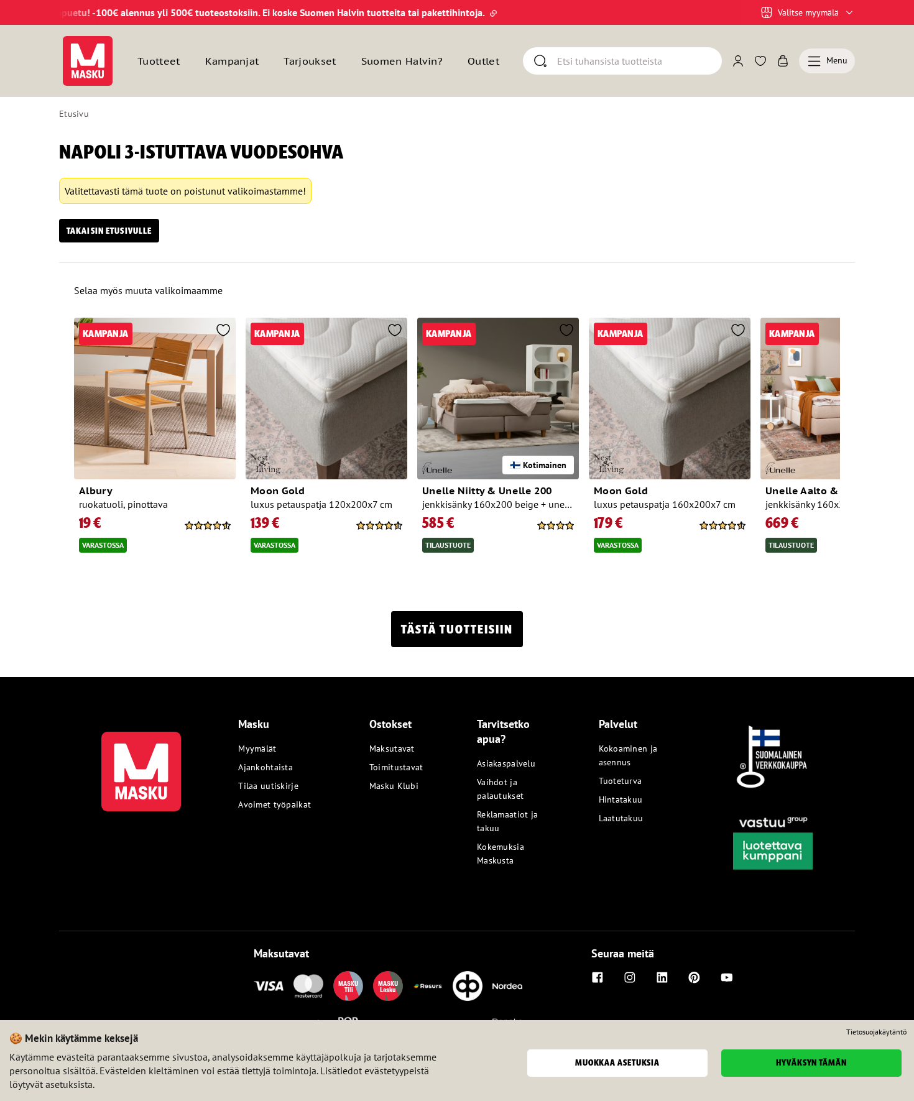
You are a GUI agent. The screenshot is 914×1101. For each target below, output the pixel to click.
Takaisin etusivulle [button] (109, 230)
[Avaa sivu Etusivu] (88, 61)
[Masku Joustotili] (428, 986)
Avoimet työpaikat (274, 804)
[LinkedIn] (662, 977)
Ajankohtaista (265, 767)
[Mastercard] (308, 986)
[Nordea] (507, 986)
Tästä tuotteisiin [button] (457, 629)
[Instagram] (630, 977)
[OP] (467, 986)
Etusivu (74, 113)
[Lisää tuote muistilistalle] (223, 331)
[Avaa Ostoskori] (783, 61)
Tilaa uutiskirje (268, 785)
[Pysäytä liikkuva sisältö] (80, 12)
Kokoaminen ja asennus (628, 755)
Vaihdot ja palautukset (500, 788)
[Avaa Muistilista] (760, 61)
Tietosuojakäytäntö (876, 1032)
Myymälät (257, 748)
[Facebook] (597, 977)
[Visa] (269, 986)
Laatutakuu (621, 818)
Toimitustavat (396, 767)
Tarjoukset (310, 61)
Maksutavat (392, 748)
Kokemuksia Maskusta (500, 853)
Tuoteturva (620, 780)
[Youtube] (727, 977)
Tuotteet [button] (158, 61)
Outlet (483, 61)
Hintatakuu (621, 799)
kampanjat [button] (232, 61)
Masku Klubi (393, 785)
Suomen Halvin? (402, 61)
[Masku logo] (141, 764)
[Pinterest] (694, 977)
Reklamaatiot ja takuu (507, 821)
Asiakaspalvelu (506, 763)
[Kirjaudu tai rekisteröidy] (738, 61)
